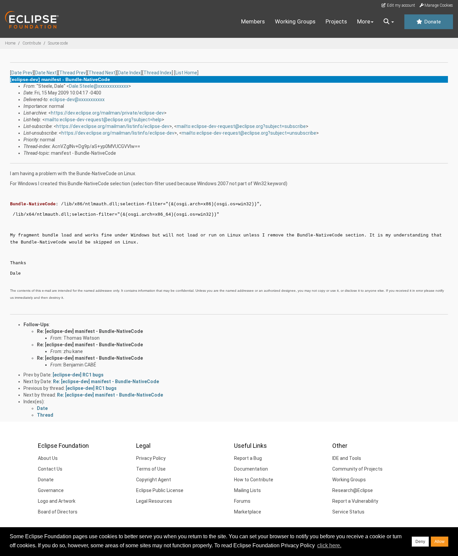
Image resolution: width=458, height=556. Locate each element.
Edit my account (400, 5)
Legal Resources (154, 501)
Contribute (31, 43)
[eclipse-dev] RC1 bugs (78, 374)
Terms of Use (151, 469)
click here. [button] (329, 545)
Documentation (251, 469)
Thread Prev (72, 72)
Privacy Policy (151, 458)
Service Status (348, 511)
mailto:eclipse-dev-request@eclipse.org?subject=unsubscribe (249, 133)
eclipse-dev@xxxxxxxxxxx (77, 99)
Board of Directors (57, 511)
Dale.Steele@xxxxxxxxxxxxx (98, 86)
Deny (420, 541)
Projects (336, 21)
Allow (440, 541)
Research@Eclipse (352, 490)
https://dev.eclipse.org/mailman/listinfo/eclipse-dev (112, 126)
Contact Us (50, 469)
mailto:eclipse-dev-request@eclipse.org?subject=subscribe (241, 126)
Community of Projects (357, 469)
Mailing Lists (247, 490)
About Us (48, 458)
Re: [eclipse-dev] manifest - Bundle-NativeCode (90, 331)
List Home (186, 72)
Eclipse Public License (159, 490)
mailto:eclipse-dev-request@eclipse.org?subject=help (103, 119)
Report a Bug (248, 458)
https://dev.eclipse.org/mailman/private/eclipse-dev (107, 113)
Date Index (129, 72)
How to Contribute (253, 479)
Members (253, 21)
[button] (389, 21)
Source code (58, 43)
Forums (242, 501)
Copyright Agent (153, 479)
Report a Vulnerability (355, 501)
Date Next (46, 72)
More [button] (363, 21)
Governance (51, 490)
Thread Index (158, 72)
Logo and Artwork (56, 501)
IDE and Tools (346, 458)
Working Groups (295, 21)
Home (10, 43)
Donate (432, 22)
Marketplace (247, 511)
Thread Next (102, 72)
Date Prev (22, 72)
